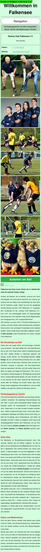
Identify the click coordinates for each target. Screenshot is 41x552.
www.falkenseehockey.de (21, 51)
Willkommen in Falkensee (20, 8)
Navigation (20, 21)
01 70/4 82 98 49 (18, 47)
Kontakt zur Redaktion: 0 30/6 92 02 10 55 (16, 1)
